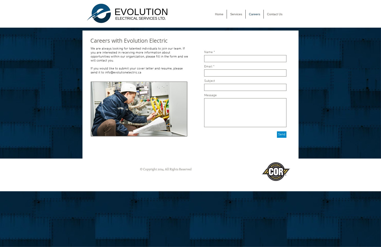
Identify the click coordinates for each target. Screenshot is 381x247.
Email (208, 66)
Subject (209, 81)
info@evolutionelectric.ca (123, 73)
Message (210, 95)
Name (208, 52)
